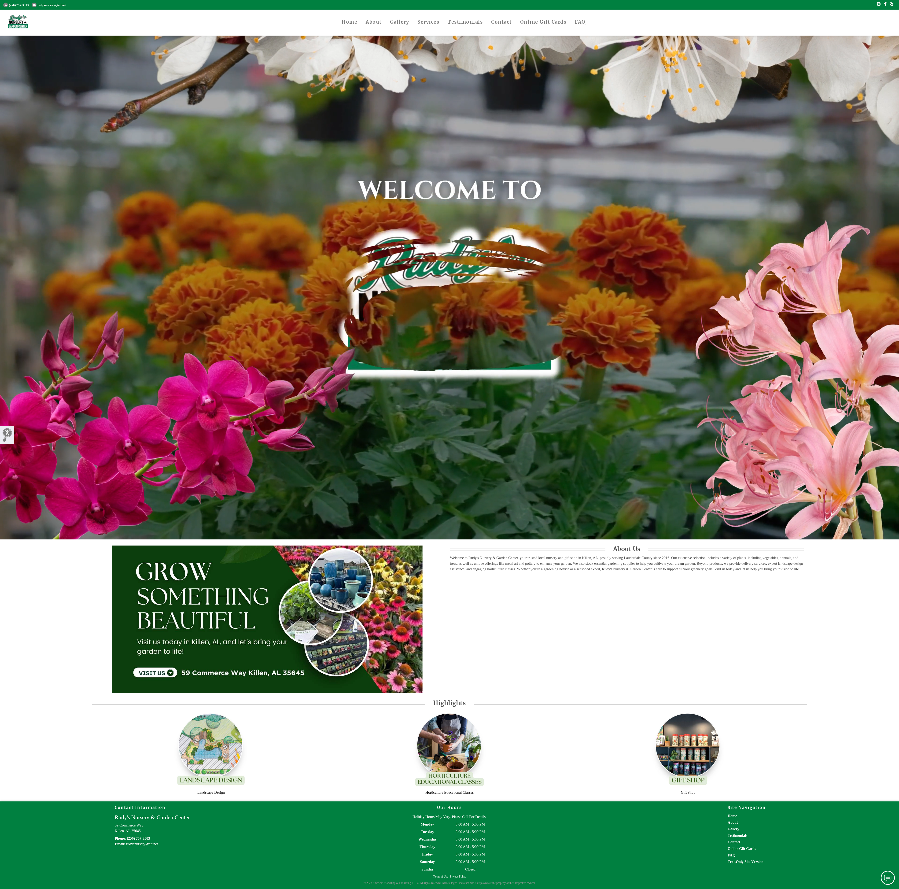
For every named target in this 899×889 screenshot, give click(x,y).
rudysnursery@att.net (51, 5)
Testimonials (465, 22)
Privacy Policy (458, 876)
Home (349, 22)
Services (428, 22)
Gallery (399, 22)
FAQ (580, 22)
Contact (501, 22)
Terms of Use (440, 876)
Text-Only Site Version (745, 862)
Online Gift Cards (543, 22)
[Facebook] (885, 4)
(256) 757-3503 (19, 5)
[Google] (879, 4)
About (374, 22)
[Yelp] (891, 4)
